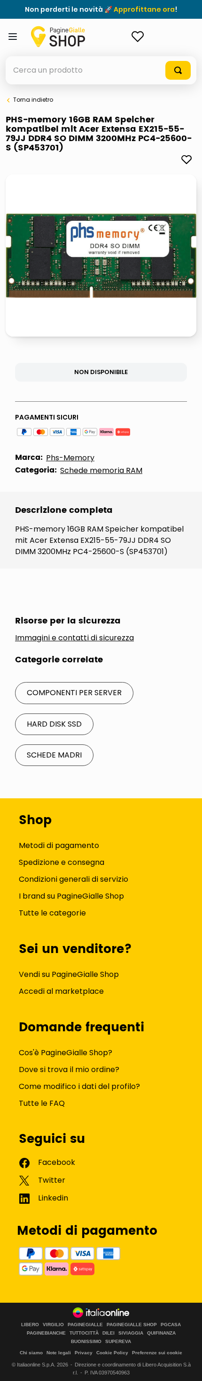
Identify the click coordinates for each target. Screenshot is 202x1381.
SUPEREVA (118, 1341)
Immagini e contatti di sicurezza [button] (74, 638)
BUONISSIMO (86, 1341)
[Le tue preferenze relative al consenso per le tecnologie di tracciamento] (185, 1364)
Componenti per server (74, 692)
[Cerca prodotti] (178, 70)
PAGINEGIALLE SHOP (132, 1324)
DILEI (108, 1333)
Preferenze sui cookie (157, 1352)
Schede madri (54, 755)
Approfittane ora (144, 9)
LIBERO (30, 1324)
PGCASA (171, 1324)
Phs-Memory (70, 457)
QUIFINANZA (161, 1333)
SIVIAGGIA (130, 1333)
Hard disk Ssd (54, 724)
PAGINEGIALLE (85, 1324)
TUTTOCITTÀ (84, 1333)
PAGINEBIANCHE (46, 1333)
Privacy (84, 1352)
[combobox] (101, 70)
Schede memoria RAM (101, 470)
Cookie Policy (112, 1352)
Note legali (59, 1352)
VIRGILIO (53, 1324)
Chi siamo (31, 1352)
